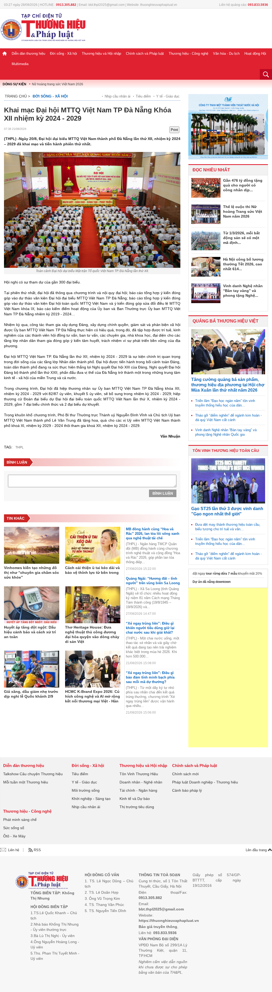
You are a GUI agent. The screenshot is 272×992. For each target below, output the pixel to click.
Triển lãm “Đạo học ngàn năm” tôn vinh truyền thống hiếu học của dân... (225, 403)
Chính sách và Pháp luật (145, 54)
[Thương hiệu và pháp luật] (42, 881)
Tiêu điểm (143, 96)
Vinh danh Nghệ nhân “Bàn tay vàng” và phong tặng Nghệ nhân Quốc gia (226, 432)
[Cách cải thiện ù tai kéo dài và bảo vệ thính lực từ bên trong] (92, 545)
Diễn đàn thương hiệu (28, 54)
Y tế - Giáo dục (168, 96)
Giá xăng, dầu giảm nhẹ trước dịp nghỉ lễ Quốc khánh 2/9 (31, 693)
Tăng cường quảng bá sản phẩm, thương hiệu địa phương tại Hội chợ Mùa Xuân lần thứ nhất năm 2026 (227, 384)
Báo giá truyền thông (158, 927)
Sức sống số (13, 828)
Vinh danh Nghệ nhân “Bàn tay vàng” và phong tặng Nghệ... (243, 291)
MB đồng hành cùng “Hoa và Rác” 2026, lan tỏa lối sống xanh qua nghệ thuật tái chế (152, 533)
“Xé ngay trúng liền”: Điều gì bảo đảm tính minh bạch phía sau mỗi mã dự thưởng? (150, 677)
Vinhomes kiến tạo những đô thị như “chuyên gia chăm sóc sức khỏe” (31, 572)
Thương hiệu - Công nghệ (188, 54)
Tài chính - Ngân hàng (138, 790)
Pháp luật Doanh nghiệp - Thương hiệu (205, 782)
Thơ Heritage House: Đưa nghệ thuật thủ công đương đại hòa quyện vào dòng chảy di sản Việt (92, 634)
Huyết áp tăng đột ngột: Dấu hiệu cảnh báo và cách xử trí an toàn (30, 632)
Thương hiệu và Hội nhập (101, 54)
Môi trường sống (86, 790)
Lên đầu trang (257, 850)
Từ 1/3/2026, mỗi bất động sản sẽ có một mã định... (241, 238)
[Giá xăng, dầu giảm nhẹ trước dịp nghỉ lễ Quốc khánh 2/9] (31, 669)
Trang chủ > (17, 96)
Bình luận (162, 493)
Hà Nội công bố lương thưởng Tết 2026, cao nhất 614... (243, 264)
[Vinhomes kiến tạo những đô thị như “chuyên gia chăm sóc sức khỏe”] (31, 545)
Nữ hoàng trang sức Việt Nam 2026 (57, 84)
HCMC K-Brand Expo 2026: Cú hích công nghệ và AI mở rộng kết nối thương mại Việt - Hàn (92, 696)
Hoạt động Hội (255, 54)
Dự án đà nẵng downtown (212, 582)
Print (174, 130)
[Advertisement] (228, 667)
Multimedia (20, 64)
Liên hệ (13, 850)
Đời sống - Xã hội (63, 54)
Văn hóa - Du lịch (226, 54)
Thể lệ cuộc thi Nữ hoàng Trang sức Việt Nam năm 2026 (242, 211)
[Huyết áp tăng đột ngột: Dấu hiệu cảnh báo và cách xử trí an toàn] (31, 605)
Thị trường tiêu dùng (137, 807)
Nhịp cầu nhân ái (117, 96)
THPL (19, 447)
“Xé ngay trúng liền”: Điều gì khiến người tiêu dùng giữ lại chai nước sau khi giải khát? (150, 627)
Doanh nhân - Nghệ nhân (141, 782)
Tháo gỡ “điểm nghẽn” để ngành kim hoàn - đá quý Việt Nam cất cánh (228, 417)
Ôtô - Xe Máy (14, 836)
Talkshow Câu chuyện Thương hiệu (33, 774)
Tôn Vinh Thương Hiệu (139, 774)
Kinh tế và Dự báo (135, 798)
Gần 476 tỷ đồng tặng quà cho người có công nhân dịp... (242, 185)
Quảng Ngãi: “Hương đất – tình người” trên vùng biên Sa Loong (153, 580)
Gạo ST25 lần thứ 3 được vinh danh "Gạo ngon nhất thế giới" (227, 511)
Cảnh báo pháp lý (187, 790)
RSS (37, 850)
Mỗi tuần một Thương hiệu (25, 782)
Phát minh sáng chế (20, 819)
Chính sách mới (185, 774)
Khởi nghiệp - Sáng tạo (91, 798)
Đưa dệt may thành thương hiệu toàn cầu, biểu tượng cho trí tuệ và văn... (227, 527)
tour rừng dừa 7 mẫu (221, 573)
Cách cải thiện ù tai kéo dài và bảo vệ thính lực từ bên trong (92, 570)
